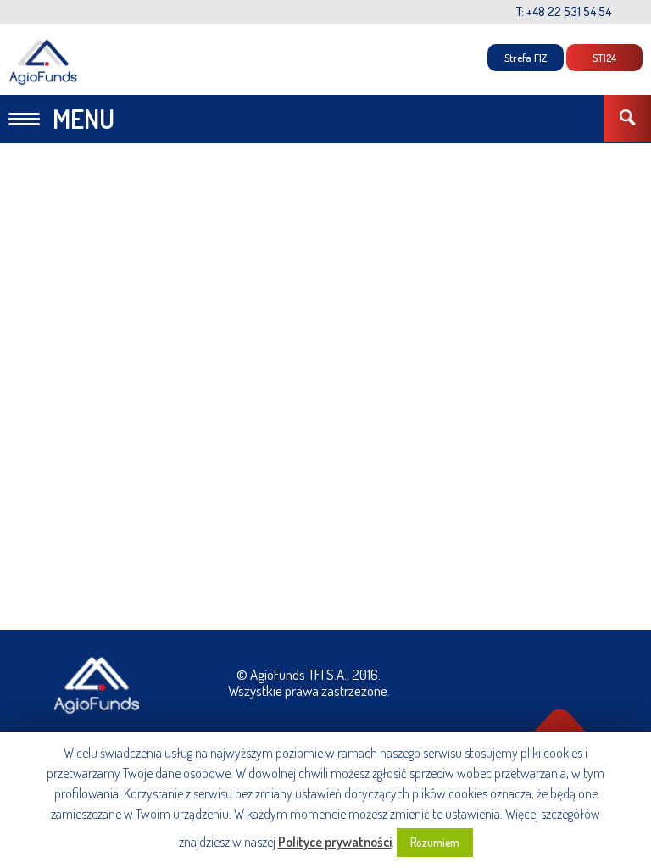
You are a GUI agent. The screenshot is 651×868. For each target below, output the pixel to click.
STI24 (604, 57)
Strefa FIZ (525, 57)
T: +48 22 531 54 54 (563, 11)
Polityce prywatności (335, 841)
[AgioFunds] (43, 62)
